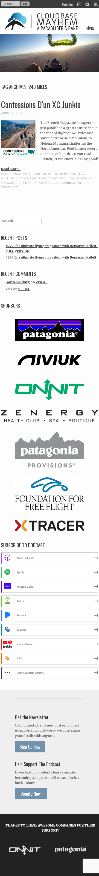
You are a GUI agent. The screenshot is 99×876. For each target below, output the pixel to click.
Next (92, 850)
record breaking (67, 182)
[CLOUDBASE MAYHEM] (41, 27)
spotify (87, 3)
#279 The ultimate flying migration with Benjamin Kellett (51, 257)
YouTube (67, 3)
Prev (8, 850)
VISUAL (41, 282)
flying (22, 178)
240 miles (49, 174)
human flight (79, 178)
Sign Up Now (30, 746)
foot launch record (48, 178)
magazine (9, 182)
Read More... (10, 169)
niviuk (25, 182)
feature (8, 178)
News (22, 174)
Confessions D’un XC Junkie (41, 104)
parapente (42, 182)
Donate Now (31, 793)
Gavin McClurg (18, 282)
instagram (79, 3)
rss (95, 3)
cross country (71, 174)
